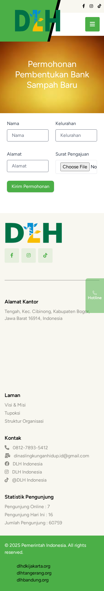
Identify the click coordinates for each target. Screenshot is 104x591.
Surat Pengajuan (72, 154)
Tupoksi (12, 413)
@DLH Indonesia (29, 480)
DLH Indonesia (27, 464)
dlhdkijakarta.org (33, 566)
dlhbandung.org (33, 580)
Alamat (14, 154)
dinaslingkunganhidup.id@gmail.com (51, 455)
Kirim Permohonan (30, 186)
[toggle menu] (92, 24)
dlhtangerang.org (34, 573)
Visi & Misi (15, 405)
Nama (13, 123)
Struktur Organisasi (24, 421)
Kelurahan (65, 123)
